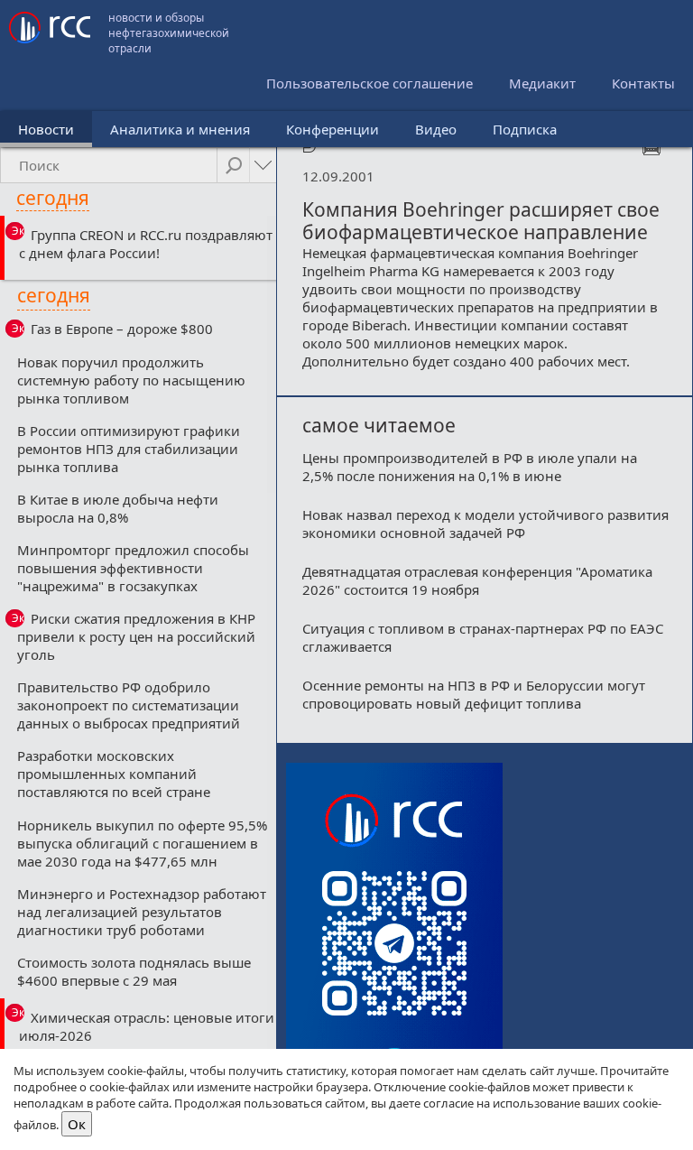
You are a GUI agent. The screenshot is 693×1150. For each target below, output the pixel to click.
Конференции (332, 129)
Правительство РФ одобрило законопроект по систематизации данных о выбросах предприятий (128, 705)
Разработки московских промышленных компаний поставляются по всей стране (113, 774)
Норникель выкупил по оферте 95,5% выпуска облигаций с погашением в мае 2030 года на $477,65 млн (142, 843)
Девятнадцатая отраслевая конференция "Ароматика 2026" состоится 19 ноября (477, 580)
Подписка (525, 129)
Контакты (643, 83)
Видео (436, 129)
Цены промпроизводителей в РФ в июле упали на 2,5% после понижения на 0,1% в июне (469, 467)
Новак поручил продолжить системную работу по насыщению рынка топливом (131, 380)
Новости (46, 129)
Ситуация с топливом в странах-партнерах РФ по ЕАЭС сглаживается (482, 637)
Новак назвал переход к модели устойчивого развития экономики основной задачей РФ (485, 523)
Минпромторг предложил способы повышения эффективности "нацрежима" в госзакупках (133, 568)
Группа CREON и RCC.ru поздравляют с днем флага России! (146, 244)
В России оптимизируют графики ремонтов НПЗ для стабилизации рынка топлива (128, 449)
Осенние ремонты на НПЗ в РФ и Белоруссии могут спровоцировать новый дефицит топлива (473, 694)
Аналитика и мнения (180, 129)
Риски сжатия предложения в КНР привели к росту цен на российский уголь (136, 636)
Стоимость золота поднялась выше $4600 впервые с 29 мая (134, 971)
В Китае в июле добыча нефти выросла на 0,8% (117, 508)
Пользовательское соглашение (369, 83)
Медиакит (542, 83)
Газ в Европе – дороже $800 (122, 329)
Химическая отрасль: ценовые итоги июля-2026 (146, 1026)
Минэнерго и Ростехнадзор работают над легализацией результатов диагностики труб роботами (141, 912)
